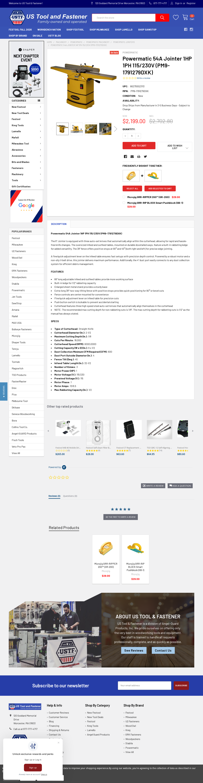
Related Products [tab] (64, 527)
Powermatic (18, 290)
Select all (132, 188)
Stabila (15, 283)
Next (115, 129)
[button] (26, 69)
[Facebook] (125, 156)
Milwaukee (17, 244)
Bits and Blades (20, 162)
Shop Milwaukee (99, 29)
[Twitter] (145, 156)
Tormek (16, 361)
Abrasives (17, 149)
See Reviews (133, 650)
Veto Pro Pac (19, 446)
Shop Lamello (123, 29)
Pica (14, 394)
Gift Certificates (21, 186)
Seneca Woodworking (23, 413)
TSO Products (19, 374)
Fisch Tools (18, 439)
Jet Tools (17, 296)
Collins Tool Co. (20, 426)
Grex (14, 387)
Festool (16, 119)
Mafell (15, 137)
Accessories (19, 155)
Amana (15, 309)
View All (16, 453)
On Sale (37, 35)
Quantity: (129, 129)
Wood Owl (17, 257)
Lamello (16, 131)
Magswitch (17, 368)
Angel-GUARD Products (24, 433)
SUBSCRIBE (181, 685)
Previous (52, 129)
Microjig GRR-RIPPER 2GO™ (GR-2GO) (105, 565)
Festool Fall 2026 (20, 29)
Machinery (17, 174)
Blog (51, 721)
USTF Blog (54, 35)
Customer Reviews (59, 712)
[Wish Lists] (177, 17)
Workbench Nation (49, 29)
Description (58, 223)
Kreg (14, 264)
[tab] (54, 497)
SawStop (17, 303)
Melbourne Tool (20, 400)
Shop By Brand (18, 35)
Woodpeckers (19, 277)
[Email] (132, 156)
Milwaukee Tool (20, 143)
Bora (14, 420)
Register (191, 3)
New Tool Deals (20, 113)
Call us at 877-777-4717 (25, 728)
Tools (15, 180)
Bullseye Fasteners (22, 329)
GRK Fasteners (19, 270)
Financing (54, 725)
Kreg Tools (18, 125)
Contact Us (163, 650)
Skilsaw (16, 407)
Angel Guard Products (98, 734)
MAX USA (17, 322)
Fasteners (17, 168)
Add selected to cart (160, 188)
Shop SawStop (147, 29)
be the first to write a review (120, 517)
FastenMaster (19, 381)
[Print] (139, 156)
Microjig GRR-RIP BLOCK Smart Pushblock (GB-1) (135, 566)
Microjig (16, 335)
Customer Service (58, 716)
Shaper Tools (19, 342)
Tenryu (15, 348)
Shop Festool (75, 29)
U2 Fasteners (19, 251)
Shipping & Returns (59, 730)
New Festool (19, 106)
